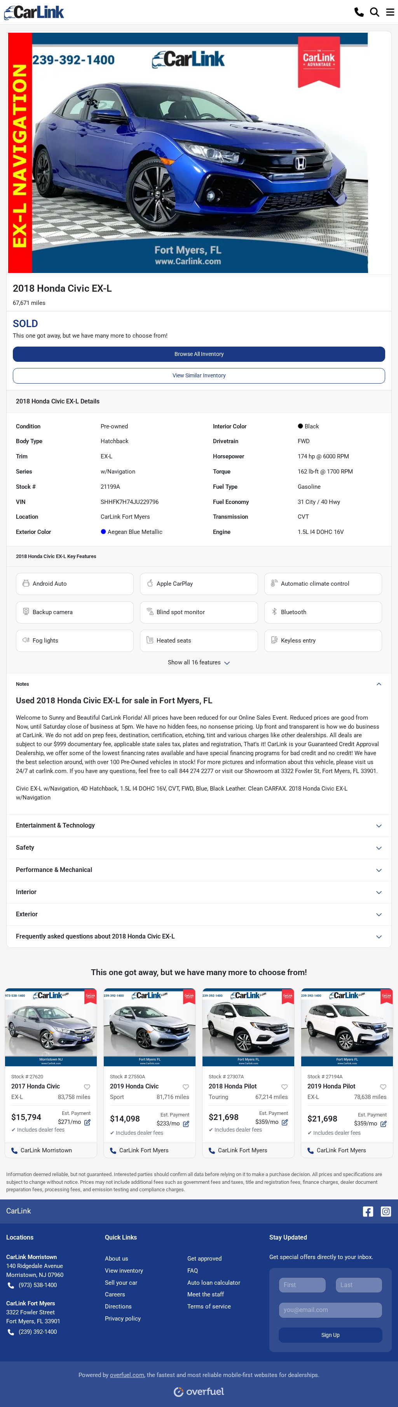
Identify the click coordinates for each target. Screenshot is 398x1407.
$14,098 (125, 1118)
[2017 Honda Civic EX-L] (51, 1027)
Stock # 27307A (226, 1076)
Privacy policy (123, 1318)
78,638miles (370, 1097)
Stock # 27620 (27, 1076)
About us (116, 1258)
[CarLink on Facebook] (365, 1210)
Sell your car (121, 1282)
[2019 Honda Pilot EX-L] (347, 1027)
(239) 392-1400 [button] (38, 1331)
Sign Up (330, 1335)
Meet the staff (205, 1294)
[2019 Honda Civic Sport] (150, 1027)
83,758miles (74, 1097)
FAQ (192, 1270)
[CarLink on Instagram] (383, 1210)
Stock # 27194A (324, 1076)
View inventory (124, 1270)
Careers (115, 1294)
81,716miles (173, 1097)
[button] (359, 12)
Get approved (204, 1258)
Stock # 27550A (127, 1076)
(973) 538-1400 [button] (38, 1285)
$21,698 (322, 1118)
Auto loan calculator (213, 1282)
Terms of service (209, 1306)
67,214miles (271, 1097)
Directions (118, 1306)
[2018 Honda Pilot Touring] (248, 1027)
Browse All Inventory (199, 354)
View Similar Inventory (199, 375)
